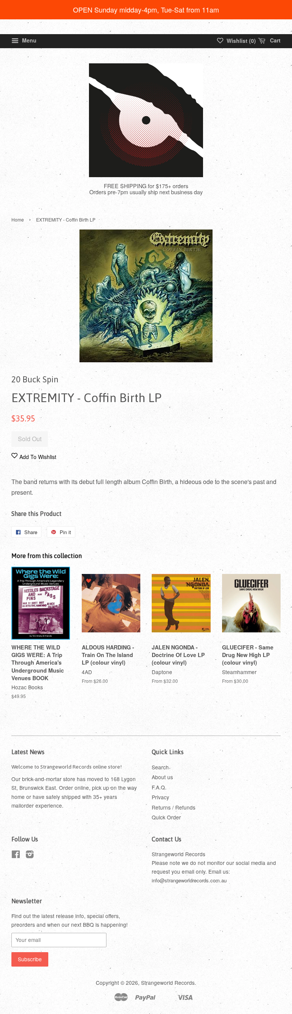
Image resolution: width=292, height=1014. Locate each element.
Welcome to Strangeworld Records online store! (66, 767)
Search (160, 767)
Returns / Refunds (173, 807)
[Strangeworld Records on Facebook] (15, 855)
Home (17, 219)
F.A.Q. (159, 787)
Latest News (27, 751)
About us (162, 777)
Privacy (160, 797)
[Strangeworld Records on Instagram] (29, 855)
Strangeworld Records (168, 982)
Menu (28, 40)
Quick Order (166, 817)
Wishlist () (240, 40)
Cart (274, 40)
